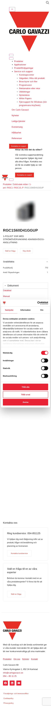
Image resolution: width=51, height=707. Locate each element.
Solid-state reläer (20, 184)
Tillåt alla (25, 387)
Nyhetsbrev (24, 95)
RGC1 (10, 188)
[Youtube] (18, 683)
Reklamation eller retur (29, 88)
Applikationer (20, 64)
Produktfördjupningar (23, 68)
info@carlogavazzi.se (13, 673)
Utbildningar (24, 92)
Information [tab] (25, 310)
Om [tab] (41, 310)
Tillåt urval (25, 394)
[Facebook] (5, 683)
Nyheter (15, 115)
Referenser (17, 138)
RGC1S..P (19, 188)
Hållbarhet (16, 132)
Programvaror (25, 85)
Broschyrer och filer (28, 81)
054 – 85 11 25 (9, 676)
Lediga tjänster (18, 121)
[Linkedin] (12, 683)
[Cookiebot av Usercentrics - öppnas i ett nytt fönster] (37, 303)
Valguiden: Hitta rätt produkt (32, 78)
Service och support (23, 71)
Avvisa (25, 402)
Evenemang (17, 127)
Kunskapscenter (26, 75)
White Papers (25, 98)
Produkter (18, 61)
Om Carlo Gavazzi (20, 110)
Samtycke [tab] (9, 310)
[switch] (44, 360)
